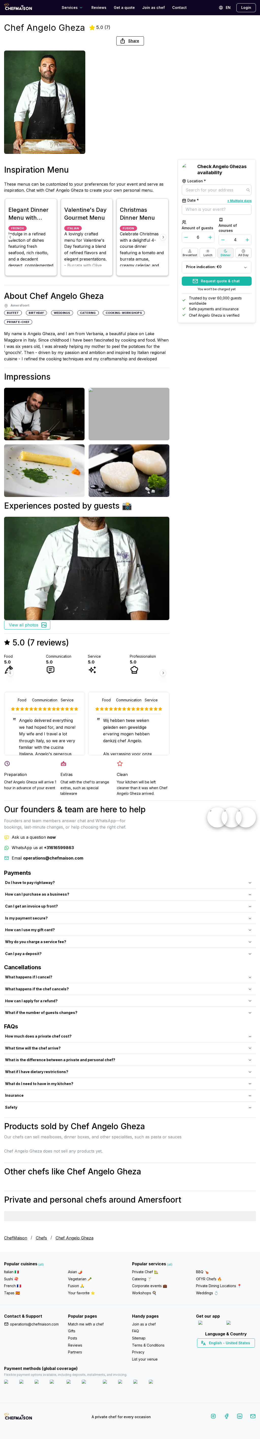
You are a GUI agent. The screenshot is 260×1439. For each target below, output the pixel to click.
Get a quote (124, 7)
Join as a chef (144, 1324)
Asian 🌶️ (75, 1272)
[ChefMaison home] (18, 1417)
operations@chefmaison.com (34, 1324)
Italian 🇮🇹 (11, 1272)
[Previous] (10, 237)
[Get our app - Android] (240, 1324)
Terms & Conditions (148, 1345)
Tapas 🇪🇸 (12, 1293)
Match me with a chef (86, 1324)
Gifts (71, 1331)
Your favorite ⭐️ (81, 1293)
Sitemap (138, 1338)
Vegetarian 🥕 (80, 1279)
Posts (72, 1338)
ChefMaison (15, 1237)
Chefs (41, 1237)
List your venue (145, 1359)
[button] (130, 40)
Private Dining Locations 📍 (218, 1286)
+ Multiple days (239, 201)
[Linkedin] (240, 1417)
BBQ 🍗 (202, 1272)
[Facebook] (226, 1417)
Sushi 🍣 (11, 1279)
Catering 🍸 (142, 1279)
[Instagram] (213, 1417)
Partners (75, 1352)
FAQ (135, 1331)
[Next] (163, 237)
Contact (179, 7)
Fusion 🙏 (76, 1286)
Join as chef (153, 7)
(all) (41, 1264)
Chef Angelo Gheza (74, 1237)
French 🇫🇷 (12, 1286)
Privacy (138, 1352)
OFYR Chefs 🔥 (209, 1279)
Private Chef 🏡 (145, 1272)
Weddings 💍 (207, 1293)
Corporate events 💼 (149, 1286)
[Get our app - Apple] (210, 1324)
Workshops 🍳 (144, 1293)
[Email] (253, 1417)
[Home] (18, 7)
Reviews (98, 7)
